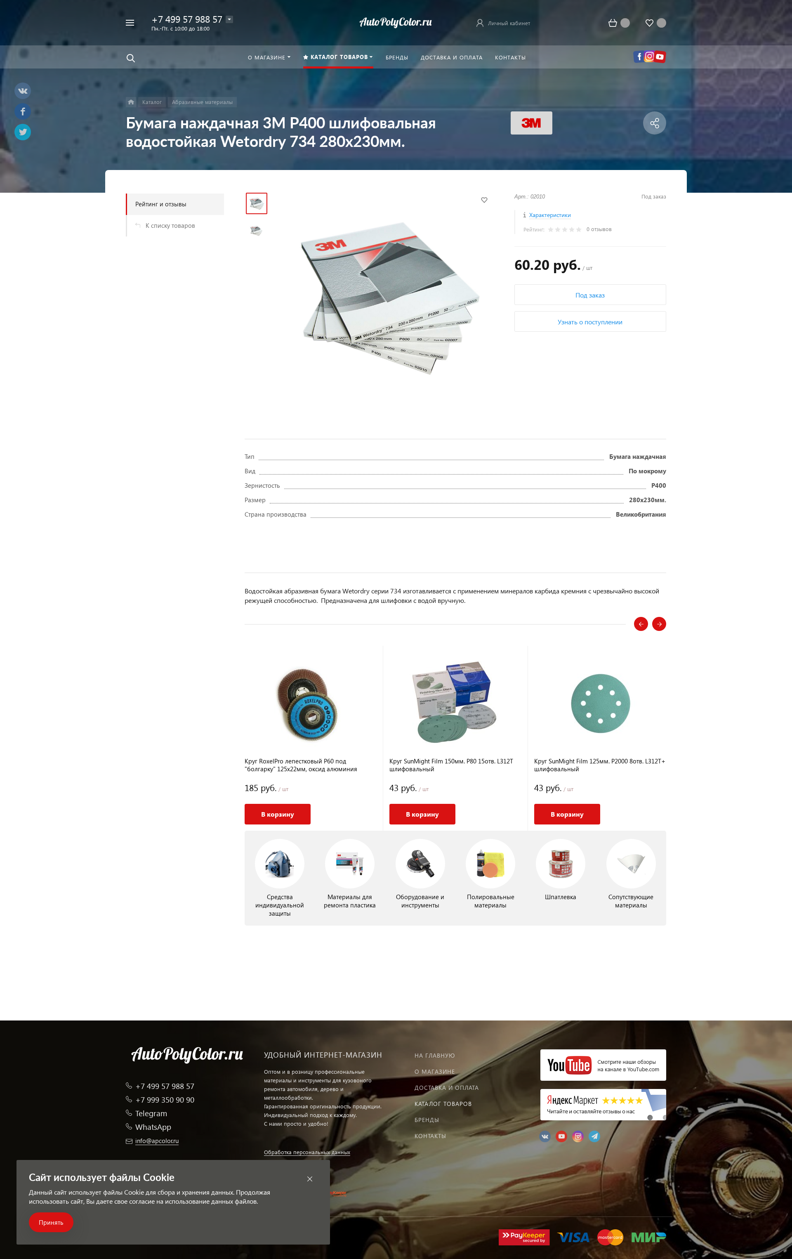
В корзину (277, 814)
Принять (51, 1222)
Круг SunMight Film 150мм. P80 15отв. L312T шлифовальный (451, 765)
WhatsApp (153, 1127)
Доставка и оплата (447, 1087)
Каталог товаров (443, 1104)
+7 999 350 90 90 (164, 1099)
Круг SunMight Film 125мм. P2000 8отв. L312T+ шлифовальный (599, 765)
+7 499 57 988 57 (186, 18)
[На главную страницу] (396, 21)
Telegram (151, 1113)
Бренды (427, 1120)
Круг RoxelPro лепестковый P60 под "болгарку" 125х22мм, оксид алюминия (301, 765)
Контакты (430, 1136)
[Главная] (131, 102)
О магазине (435, 1071)
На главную (435, 1055)
